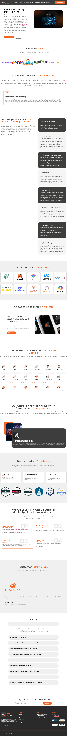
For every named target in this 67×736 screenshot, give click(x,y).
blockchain (4, 531)
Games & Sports (49, 379)
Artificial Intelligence (47, 121)
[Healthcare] (3, 366)
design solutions (62, 80)
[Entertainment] (47, 366)
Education (26, 369)
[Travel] (58, 377)
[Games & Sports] (47, 377)
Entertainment (48, 369)
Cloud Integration (46, 225)
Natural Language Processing (50, 155)
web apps (18, 529)
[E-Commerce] (14, 377)
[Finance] (14, 366)
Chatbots (26, 529)
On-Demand (37, 369)
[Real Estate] (14, 387)
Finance (14, 369)
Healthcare (4, 369)
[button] (3, 97)
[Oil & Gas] (47, 387)
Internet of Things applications (18, 531)
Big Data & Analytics (47, 243)
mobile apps (13, 529)
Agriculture (26, 390)
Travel (58, 379)
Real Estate (15, 390)
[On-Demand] (36, 366)
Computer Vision (46, 136)
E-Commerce (15, 379)
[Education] (25, 366)
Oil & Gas (48, 390)
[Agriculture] (25, 387)
